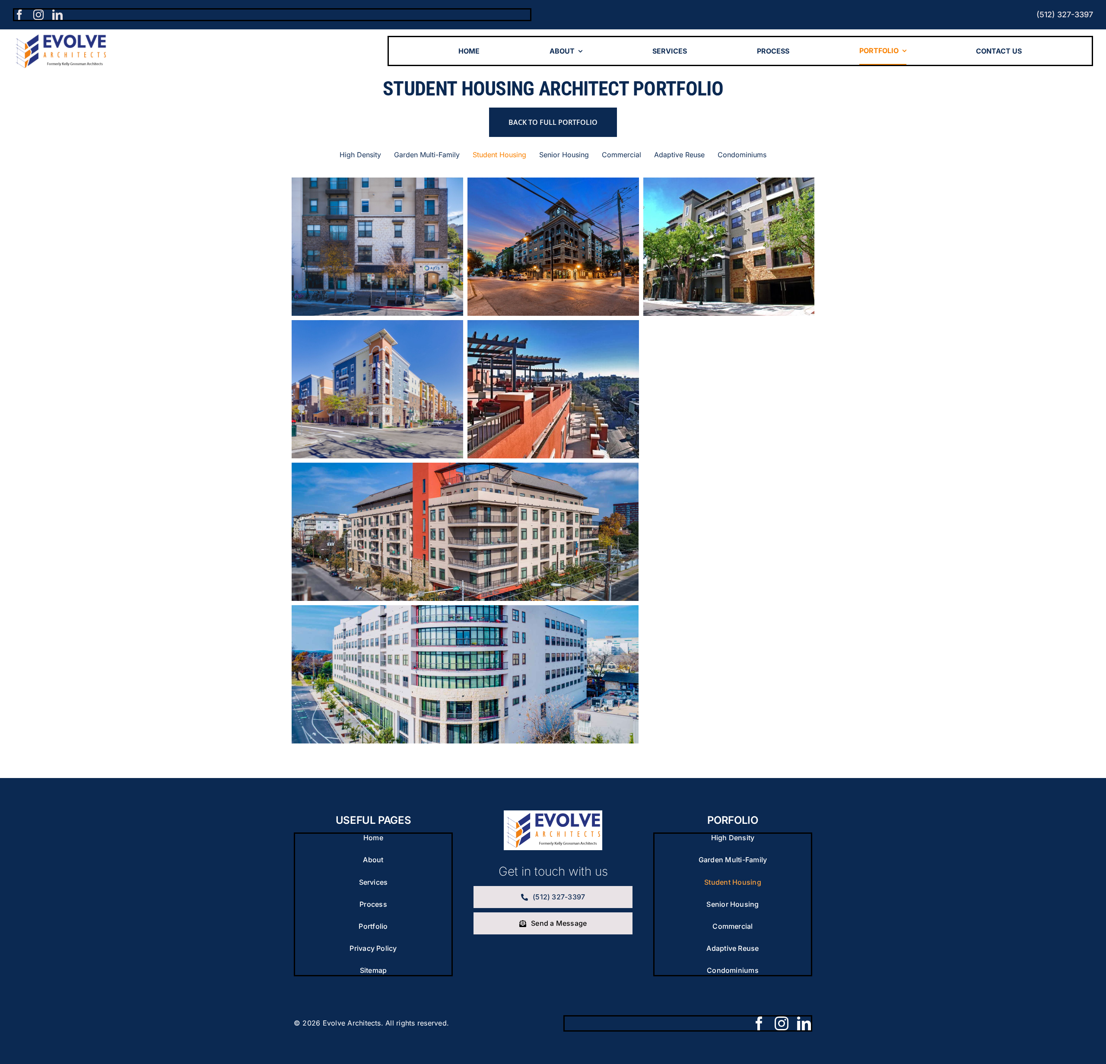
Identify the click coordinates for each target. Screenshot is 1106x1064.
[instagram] (38, 15)
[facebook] (19, 15)
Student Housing (377, 257)
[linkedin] (57, 15)
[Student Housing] (377, 247)
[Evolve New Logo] (553, 814)
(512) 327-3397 (1064, 14)
